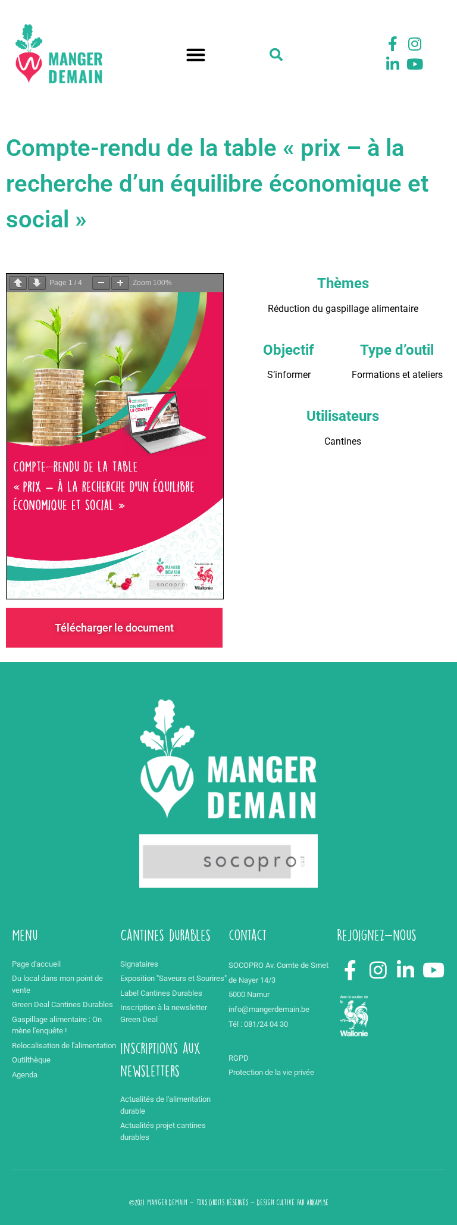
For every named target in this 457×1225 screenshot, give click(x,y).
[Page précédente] (18, 283)
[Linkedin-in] (393, 64)
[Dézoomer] (101, 283)
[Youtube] (415, 64)
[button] (196, 55)
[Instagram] (415, 44)
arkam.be (317, 1202)
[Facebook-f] (393, 44)
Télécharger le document (114, 627)
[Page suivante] (37, 283)
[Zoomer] (120, 283)
